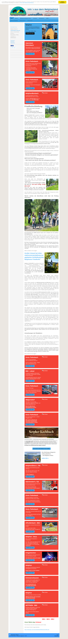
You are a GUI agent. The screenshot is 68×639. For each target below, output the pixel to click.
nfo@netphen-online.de (15, 30)
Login (57, 634)
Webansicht (56, 635)
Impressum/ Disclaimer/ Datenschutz (13, 41)
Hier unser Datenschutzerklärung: (27, 2)
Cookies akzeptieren (62, 2)
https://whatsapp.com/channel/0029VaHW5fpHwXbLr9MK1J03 (37, 629)
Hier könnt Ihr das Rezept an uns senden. (41, 448)
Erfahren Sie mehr (30, 33)
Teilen (12, 45)
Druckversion (13, 634)
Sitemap (17, 634)
